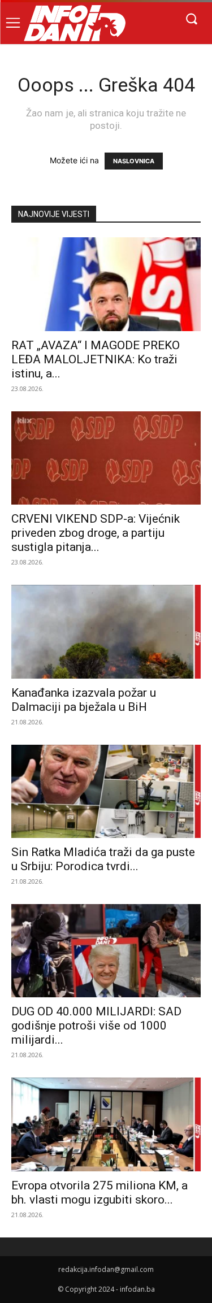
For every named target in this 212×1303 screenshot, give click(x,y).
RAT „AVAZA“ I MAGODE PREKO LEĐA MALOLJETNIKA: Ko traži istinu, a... (95, 359)
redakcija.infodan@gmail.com (106, 1269)
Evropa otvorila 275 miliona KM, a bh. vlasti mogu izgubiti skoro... (99, 1192)
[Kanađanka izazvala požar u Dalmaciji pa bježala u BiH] (106, 631)
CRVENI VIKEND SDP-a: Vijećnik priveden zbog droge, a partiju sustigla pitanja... (95, 533)
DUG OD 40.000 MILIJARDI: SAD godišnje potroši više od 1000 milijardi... (96, 1025)
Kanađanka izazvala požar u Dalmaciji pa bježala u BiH (83, 700)
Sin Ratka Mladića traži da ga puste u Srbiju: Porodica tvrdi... (103, 859)
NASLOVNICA (133, 161)
